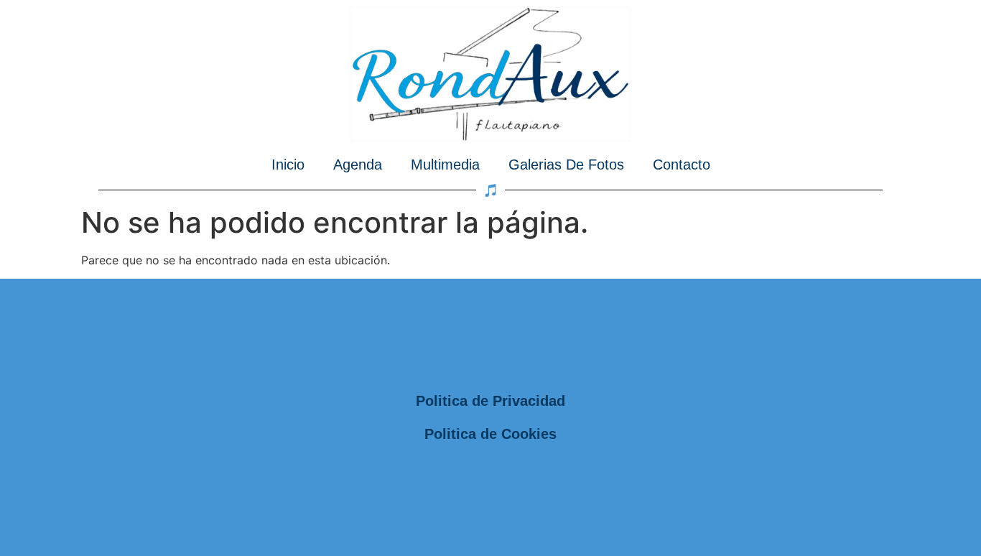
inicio (287, 164)
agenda (357, 164)
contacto (681, 164)
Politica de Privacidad (490, 401)
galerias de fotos (566, 164)
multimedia (445, 164)
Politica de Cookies (490, 434)
